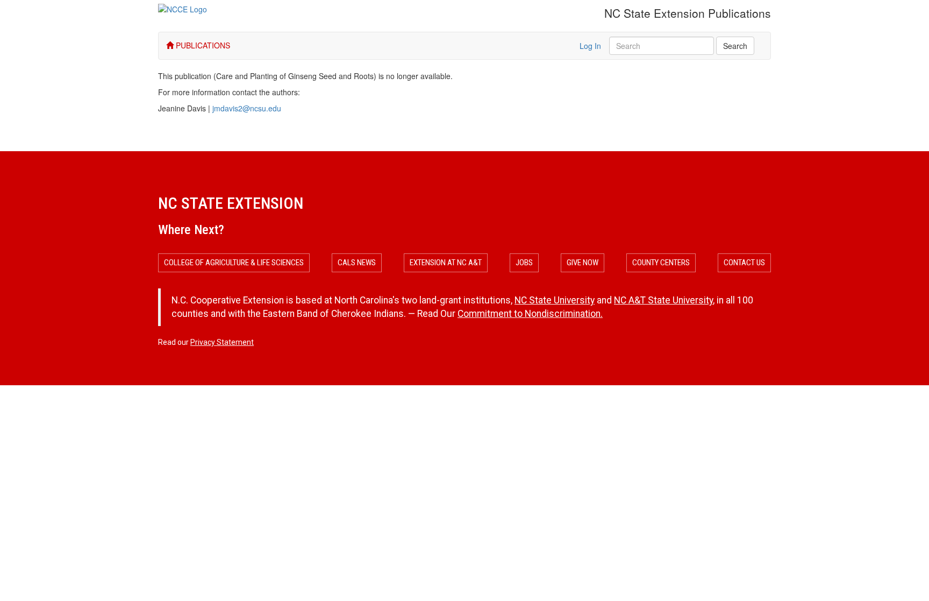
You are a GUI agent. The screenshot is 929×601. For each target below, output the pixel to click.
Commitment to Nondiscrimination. (530, 313)
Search (735, 45)
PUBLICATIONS (202, 45)
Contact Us (744, 262)
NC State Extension (230, 203)
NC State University (554, 300)
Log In (590, 45)
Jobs (524, 262)
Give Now (582, 262)
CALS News (357, 262)
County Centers (661, 262)
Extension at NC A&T (446, 262)
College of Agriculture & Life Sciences (234, 262)
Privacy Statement (222, 342)
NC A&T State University (663, 300)
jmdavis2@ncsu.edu (246, 108)
